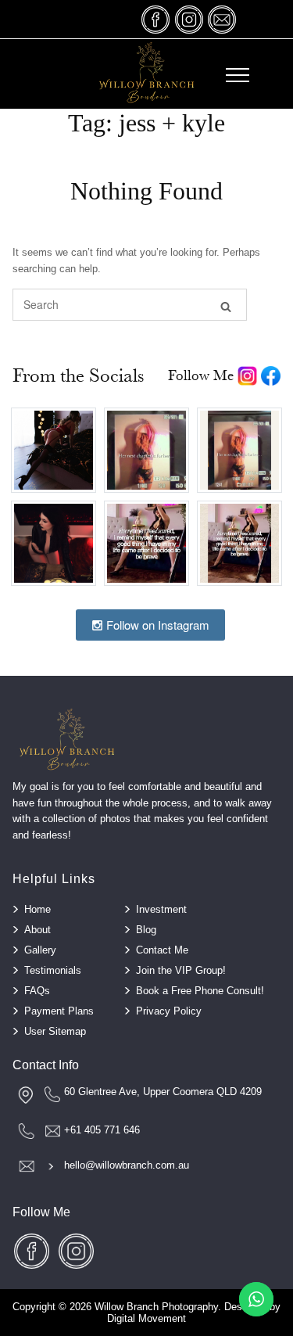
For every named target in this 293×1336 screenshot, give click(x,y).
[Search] (226, 305)
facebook (156, 19)
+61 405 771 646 (102, 1130)
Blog (146, 930)
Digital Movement (146, 1318)
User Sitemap (55, 1031)
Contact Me (162, 950)
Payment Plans (59, 1011)
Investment (161, 909)
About (37, 930)
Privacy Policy (169, 1011)
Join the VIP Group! (181, 970)
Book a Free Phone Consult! (200, 991)
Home (37, 909)
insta (189, 19)
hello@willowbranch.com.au (126, 1165)
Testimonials (52, 970)
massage (222, 19)
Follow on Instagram (156, 624)
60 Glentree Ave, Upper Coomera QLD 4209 (163, 1091)
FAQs (37, 991)
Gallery (40, 950)
